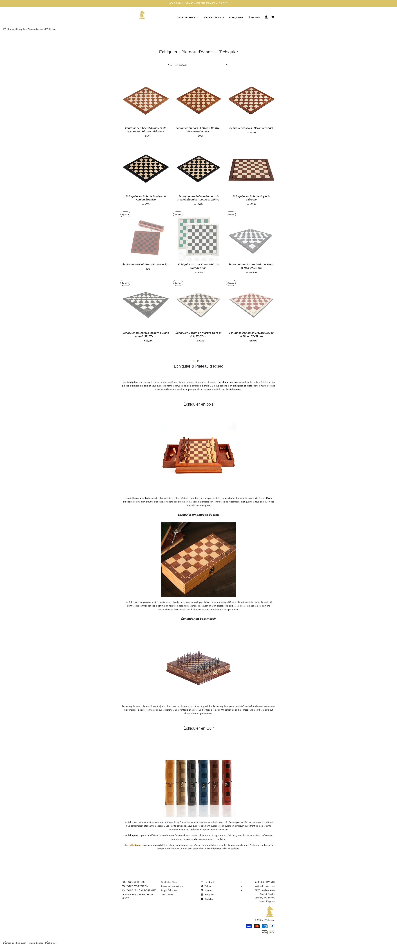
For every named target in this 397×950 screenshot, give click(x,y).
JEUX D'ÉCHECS (186, 17)
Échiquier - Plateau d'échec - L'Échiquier (36, 29)
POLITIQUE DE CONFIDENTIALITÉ (139, 890)
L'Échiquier (8, 29)
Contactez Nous (169, 882)
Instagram (209, 894)
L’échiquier (269, 920)
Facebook (209, 882)
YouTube (208, 899)
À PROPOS (254, 17)
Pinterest (208, 890)
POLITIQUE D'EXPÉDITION (135, 886)
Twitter (207, 886)
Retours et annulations (172, 886)
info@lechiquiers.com (264, 886)
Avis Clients (167, 894)
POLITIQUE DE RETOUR (133, 882)
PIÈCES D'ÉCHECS (214, 17)
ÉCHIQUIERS (236, 17)
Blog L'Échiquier (169, 890)
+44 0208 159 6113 (265, 882)
